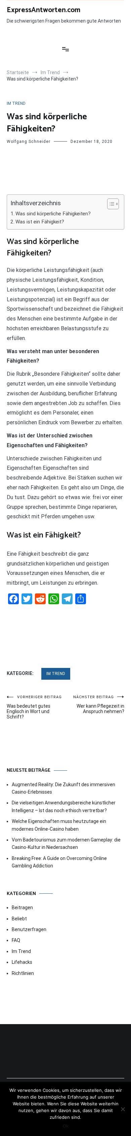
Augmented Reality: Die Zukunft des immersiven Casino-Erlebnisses (63, 788)
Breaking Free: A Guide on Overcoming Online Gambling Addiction (59, 862)
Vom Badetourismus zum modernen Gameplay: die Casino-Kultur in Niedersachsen (66, 843)
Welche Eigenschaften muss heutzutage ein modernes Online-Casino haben (59, 825)
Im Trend (16, 103)
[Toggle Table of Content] (109, 204)
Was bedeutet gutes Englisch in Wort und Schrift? (34, 707)
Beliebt (19, 918)
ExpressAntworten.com (43, 10)
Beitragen (22, 907)
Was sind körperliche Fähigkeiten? (53, 214)
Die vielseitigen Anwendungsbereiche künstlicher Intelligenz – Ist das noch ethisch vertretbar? (64, 806)
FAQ (16, 940)
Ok (66, 1126)
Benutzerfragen (29, 929)
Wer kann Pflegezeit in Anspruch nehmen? (98, 704)
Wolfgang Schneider (28, 141)
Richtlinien (23, 973)
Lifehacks (22, 962)
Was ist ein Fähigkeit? (39, 222)
